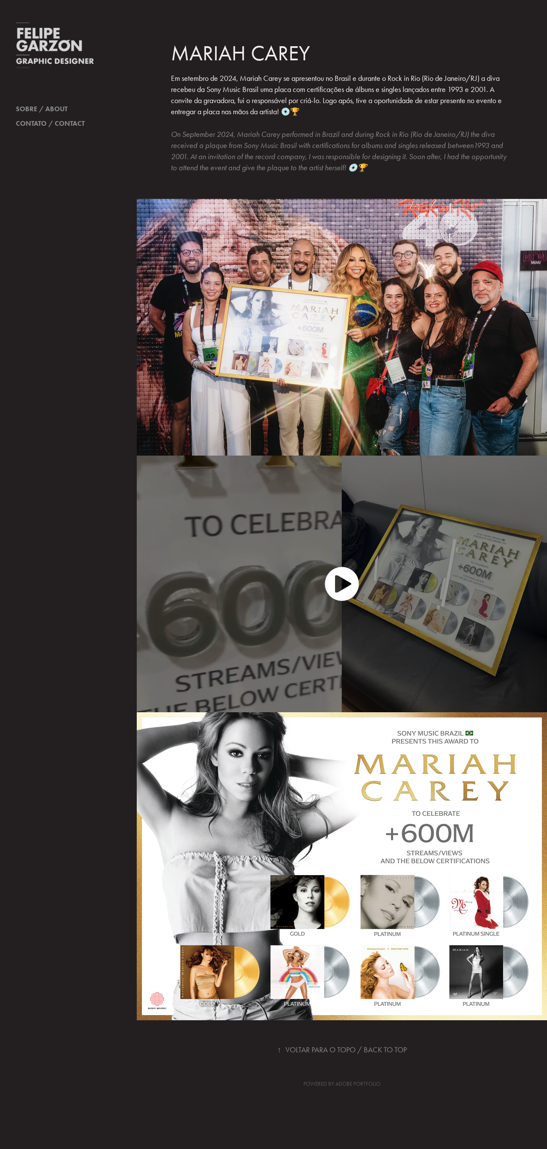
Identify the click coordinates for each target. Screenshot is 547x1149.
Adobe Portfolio (357, 1084)
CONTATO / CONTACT (50, 123)
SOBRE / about (42, 109)
